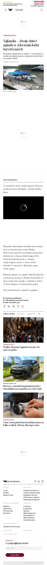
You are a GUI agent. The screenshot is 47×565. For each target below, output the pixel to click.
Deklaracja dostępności (32, 500)
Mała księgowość (30, 513)
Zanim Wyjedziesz (9, 35)
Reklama (6, 506)
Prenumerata (8, 511)
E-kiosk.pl (27, 506)
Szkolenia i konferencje (11, 527)
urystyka (19, 10)
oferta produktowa (10, 534)
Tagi (38, 314)
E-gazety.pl (27, 509)
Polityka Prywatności (31, 490)
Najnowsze (31, 314)
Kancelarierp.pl (29, 515)
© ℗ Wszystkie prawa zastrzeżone (16, 300)
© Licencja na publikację (12, 298)
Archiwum (7, 513)
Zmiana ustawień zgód (32, 493)
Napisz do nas (8, 495)
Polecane (20, 314)
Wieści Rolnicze (29, 518)
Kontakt (6, 493)
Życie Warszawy (29, 520)
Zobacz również (9, 314)
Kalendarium (28, 530)
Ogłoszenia (7, 509)
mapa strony (7, 530)
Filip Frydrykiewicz (10, 180)
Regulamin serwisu (30, 495)
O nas (5, 490)
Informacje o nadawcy (31, 497)
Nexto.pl (26, 511)
